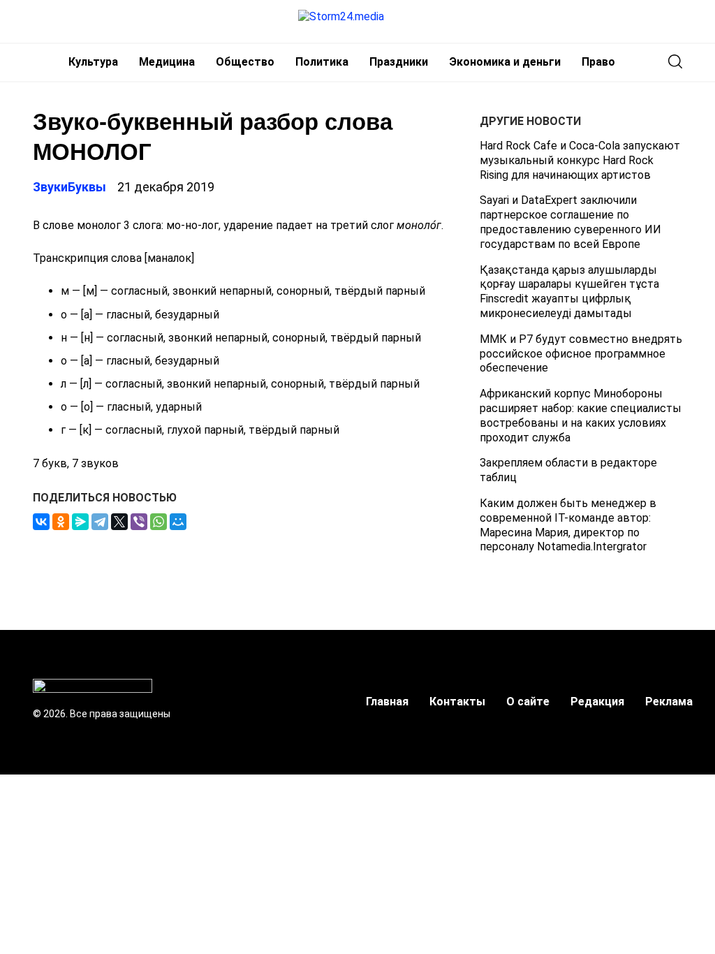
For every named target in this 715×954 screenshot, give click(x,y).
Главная (387, 701)
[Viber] (139, 521)
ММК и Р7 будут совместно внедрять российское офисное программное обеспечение (581, 353)
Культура (93, 61)
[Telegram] (99, 521)
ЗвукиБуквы (69, 186)
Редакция (597, 701)
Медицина (167, 61)
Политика (321, 61)
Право (598, 61)
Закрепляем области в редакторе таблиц (568, 470)
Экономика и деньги (505, 61)
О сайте (528, 701)
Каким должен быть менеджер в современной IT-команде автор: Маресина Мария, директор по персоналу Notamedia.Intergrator (568, 525)
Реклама (669, 701)
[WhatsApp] (158, 521)
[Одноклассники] (60, 521)
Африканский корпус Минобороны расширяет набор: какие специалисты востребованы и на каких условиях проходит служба (580, 415)
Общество (245, 61)
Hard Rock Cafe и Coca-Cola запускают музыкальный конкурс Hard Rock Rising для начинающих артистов (580, 160)
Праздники (398, 61)
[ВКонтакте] (41, 521)
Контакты (457, 701)
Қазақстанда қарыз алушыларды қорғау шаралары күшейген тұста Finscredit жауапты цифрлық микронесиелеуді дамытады (569, 291)
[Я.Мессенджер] (80, 521)
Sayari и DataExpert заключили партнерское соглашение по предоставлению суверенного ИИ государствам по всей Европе (570, 221)
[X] (119, 521)
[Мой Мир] (178, 521)
